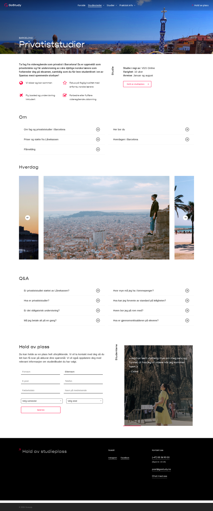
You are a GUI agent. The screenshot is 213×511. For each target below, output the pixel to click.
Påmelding (29, 149)
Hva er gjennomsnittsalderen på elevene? (136, 320)
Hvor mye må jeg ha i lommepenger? (133, 290)
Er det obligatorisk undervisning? (42, 310)
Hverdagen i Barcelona (125, 139)
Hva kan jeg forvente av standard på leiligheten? (139, 300)
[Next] (185, 217)
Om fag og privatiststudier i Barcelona (44, 129)
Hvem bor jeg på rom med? (128, 310)
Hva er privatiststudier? (36, 300)
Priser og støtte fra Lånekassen (41, 139)
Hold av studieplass (44, 451)
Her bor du (119, 129)
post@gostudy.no (161, 469)
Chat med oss (159, 476)
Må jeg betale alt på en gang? (40, 320)
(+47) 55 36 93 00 (161, 457)
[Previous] (27, 217)
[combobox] (42, 401)
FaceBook (125, 458)
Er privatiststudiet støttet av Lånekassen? (46, 290)
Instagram (112, 458)
